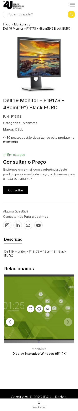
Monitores (21, 24)
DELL (19, 129)
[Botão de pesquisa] (71, 14)
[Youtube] (38, 225)
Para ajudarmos (36, 217)
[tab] (13, 240)
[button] (15, 190)
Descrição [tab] (13, 239)
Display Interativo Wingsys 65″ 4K (39, 354)
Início (6, 24)
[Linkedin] (18, 225)
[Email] (28, 225)
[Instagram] (7, 225)
